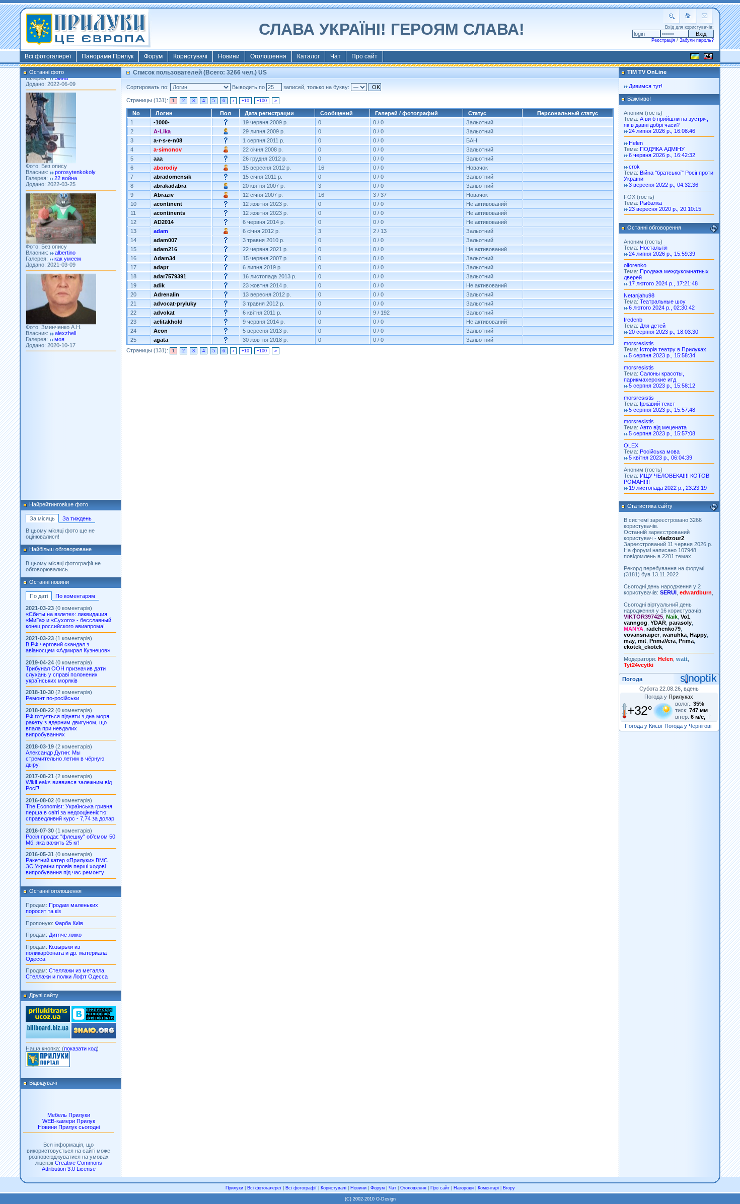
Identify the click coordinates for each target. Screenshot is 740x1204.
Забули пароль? (697, 40)
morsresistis (639, 343)
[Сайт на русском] (708, 57)
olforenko (635, 265)
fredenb (633, 320)
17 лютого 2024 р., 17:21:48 (663, 283)
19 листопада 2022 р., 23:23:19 (668, 488)
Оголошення (268, 56)
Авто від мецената (663, 427)
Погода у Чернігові (687, 726)
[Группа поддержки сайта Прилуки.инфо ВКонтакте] (93, 1020)
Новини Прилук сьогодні (69, 1127)
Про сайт (364, 56)
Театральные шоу (663, 301)
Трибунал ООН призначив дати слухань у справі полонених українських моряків (66, 674)
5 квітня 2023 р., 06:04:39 (660, 458)
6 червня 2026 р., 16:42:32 (662, 155)
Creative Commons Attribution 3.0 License (72, 1166)
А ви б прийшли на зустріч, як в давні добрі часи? (666, 122)
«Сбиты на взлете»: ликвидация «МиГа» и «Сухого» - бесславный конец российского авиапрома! (68, 620)
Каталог (308, 56)
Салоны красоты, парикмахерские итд (654, 376)
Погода (632, 679)
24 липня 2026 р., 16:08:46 (662, 131)
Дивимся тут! (645, 86)
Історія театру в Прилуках (673, 349)
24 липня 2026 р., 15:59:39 (662, 254)
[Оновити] (714, 228)
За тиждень (77, 518)
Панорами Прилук (107, 56)
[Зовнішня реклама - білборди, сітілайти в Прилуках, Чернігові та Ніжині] (48, 1036)
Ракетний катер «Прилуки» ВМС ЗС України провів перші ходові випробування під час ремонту (67, 866)
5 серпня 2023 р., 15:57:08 (662, 433)
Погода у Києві (643, 726)
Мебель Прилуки (68, 1115)
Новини (229, 56)
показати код (80, 1048)
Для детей (652, 326)
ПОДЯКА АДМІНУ (662, 149)
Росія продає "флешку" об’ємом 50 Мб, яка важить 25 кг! (70, 840)
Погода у (668, 697)
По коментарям (75, 596)
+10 (245, 100)
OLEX (631, 445)
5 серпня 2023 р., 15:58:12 (662, 386)
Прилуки (234, 1187)
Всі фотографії (301, 1187)
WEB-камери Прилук (68, 1121)
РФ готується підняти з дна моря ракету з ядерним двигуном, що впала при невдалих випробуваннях (67, 725)
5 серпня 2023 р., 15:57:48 (662, 410)
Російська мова (660, 451)
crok (634, 167)
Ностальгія (654, 248)
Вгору (509, 1187)
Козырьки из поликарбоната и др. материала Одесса (66, 953)
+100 (262, 100)
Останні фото (46, 72)
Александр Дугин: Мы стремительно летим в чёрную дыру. (65, 758)
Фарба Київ (69, 923)
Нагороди (464, 1187)
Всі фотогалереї (48, 56)
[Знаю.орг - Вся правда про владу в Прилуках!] (93, 1036)
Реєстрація (663, 40)
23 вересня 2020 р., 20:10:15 (665, 209)
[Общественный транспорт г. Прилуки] (48, 1020)
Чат (335, 56)
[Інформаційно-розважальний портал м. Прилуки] (48, 1065)
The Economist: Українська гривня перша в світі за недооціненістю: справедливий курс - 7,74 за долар (70, 812)
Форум (153, 56)
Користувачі (190, 56)
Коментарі (488, 1187)
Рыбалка (651, 203)
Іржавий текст (657, 404)
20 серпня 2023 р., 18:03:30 (663, 332)
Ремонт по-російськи (52, 698)
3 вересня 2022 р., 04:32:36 (663, 185)
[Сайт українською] (694, 57)
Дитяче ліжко (65, 935)
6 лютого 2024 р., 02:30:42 (662, 308)
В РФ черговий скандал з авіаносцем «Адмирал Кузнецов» (68, 647)
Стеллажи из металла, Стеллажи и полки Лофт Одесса (67, 973)
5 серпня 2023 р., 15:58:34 (662, 355)
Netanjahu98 (639, 295)
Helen (636, 143)
